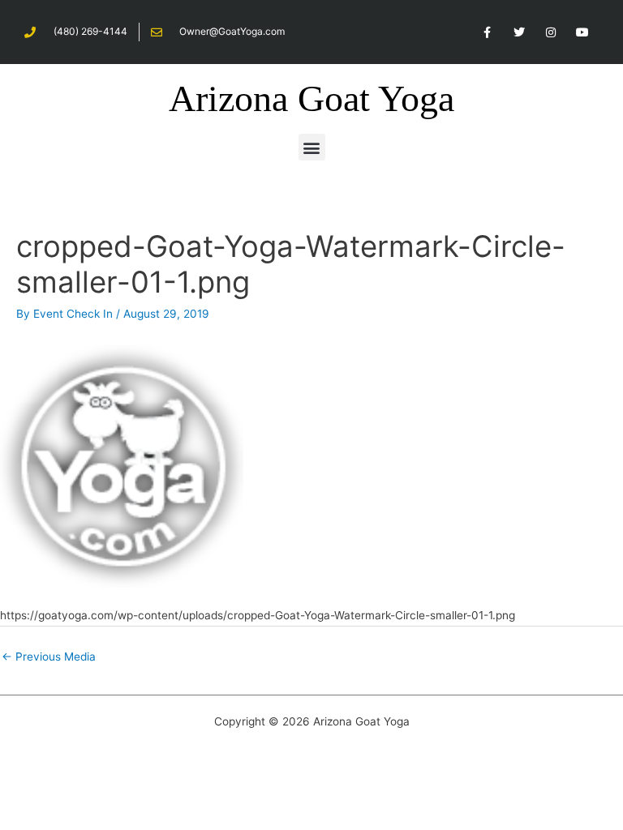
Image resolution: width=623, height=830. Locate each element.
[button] (312, 147)
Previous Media (49, 656)
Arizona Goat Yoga (311, 98)
